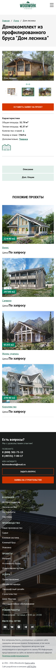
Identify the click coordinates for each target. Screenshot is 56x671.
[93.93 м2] (28, 330)
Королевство (9, 406)
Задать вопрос (28, 471)
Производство (9, 507)
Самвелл (6, 300)
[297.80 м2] (28, 277)
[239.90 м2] (28, 383)
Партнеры (7, 516)
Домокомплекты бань (13, 568)
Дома (16, 20)
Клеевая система (10, 537)
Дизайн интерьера (11, 584)
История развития (11, 502)
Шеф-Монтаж (9, 598)
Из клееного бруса (11, 563)
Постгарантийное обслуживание (18, 603)
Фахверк (6, 558)
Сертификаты (8, 511)
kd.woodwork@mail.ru (14, 464)
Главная (6, 20)
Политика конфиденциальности (15, 656)
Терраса (23, 139)
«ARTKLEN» (31, 666)
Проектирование (10, 579)
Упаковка (6, 547)
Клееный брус (9, 542)
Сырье (5, 532)
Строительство (9, 593)
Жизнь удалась (10, 353)
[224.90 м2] (28, 224)
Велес (5, 247)
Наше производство (12, 527)
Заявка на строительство (28, 480)
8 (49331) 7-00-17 (12, 455)
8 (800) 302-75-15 (12, 452)
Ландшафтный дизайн (13, 589)
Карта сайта (30, 663)
